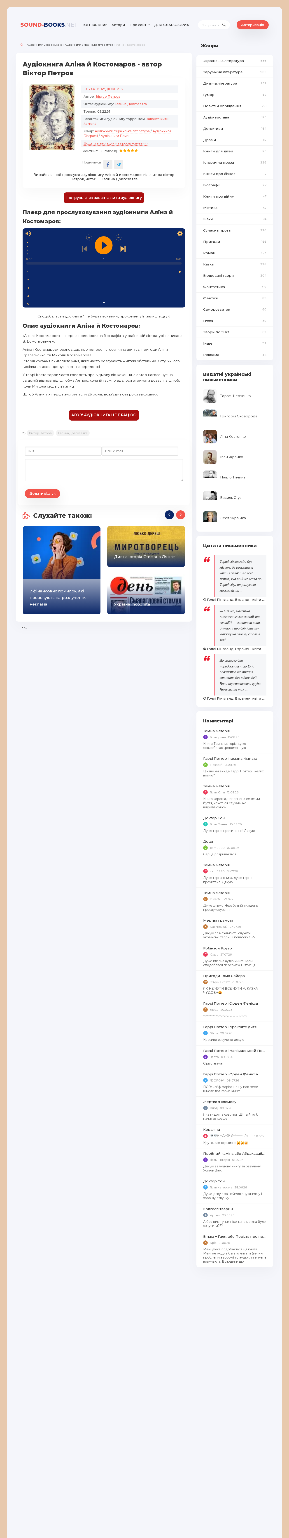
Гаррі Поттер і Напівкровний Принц (234, 1050)
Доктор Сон (214, 818)
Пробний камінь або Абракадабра (234, 1153)
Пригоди (234, 241)
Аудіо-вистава (234, 117)
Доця (208, 841)
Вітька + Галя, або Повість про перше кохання (234, 1236)
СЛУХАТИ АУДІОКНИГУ (104, 89)
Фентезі (234, 298)
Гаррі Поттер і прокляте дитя (230, 1027)
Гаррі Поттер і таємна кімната (230, 758)
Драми (234, 140)
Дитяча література (234, 83)
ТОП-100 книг (94, 25)
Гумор (234, 94)
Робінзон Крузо (217, 948)
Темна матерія (216, 731)
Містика (234, 208)
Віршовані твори (234, 275)
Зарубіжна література (234, 72)
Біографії (234, 185)
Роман (234, 253)
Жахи (234, 219)
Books (49, 24)
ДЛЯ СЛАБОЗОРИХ (171, 25)
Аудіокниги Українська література (89, 44)
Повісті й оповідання (234, 106)
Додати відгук (42, 493)
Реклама (234, 355)
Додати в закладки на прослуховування (116, 143)
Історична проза (234, 162)
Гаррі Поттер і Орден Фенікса (230, 1003)
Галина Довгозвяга (131, 104)
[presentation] (169, 514)
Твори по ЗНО (234, 332)
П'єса (234, 321)
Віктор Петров (108, 97)
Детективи (234, 128)
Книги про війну (234, 196)
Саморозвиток (234, 309)
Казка (234, 264)
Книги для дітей (234, 151)
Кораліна (211, 1129)
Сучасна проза (234, 230)
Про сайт (138, 25)
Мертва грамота (218, 920)
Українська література (234, 61)
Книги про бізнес (234, 174)
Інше (234, 343)
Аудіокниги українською (44, 44)
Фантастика (234, 287)
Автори (118, 25)
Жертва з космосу (219, 1101)
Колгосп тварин (218, 1209)
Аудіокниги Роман (116, 136)
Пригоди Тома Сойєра (224, 975)
